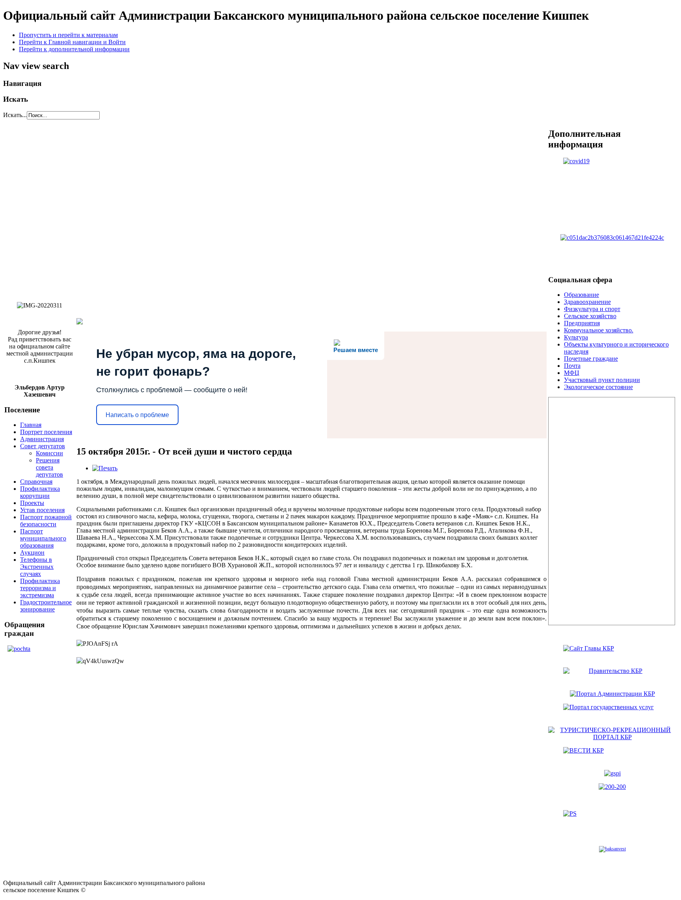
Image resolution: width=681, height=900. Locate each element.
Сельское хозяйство (590, 316)
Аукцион (32, 552)
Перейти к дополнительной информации (74, 49)
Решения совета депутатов (49, 467)
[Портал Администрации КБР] (612, 675)
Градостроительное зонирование (46, 606)
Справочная (36, 481)
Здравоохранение (587, 301)
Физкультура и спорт (592, 309)
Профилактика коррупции (40, 492)
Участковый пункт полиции (602, 379)
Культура (576, 337)
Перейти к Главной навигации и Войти (72, 42)
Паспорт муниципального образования (43, 538)
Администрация (42, 439)
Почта (572, 365)
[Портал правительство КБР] (612, 653)
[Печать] (104, 468)
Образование (581, 294)
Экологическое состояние (598, 387)
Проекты (32, 502)
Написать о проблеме (137, 415)
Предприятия (582, 323)
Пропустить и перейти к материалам (68, 35)
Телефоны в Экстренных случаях (37, 566)
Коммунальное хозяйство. (598, 330)
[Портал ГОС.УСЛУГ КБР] (612, 712)
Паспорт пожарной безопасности (46, 520)
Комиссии (49, 453)
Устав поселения (42, 510)
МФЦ (571, 372)
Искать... (15, 115)
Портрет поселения (46, 432)
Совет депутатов (42, 446)
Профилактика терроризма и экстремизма (40, 588)
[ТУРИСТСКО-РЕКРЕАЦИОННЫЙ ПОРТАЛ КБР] (612, 737)
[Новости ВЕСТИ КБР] (612, 755)
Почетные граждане (591, 358)
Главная (30, 424)
